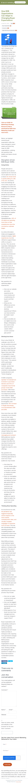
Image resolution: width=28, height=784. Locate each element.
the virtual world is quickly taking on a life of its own (8, 178)
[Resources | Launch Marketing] (7, 2)
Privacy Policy (18, 781)
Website (3, 714)
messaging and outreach (8, 435)
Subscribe (7, 764)
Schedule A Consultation (20, 2)
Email (11, 709)
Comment (4, 690)
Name (3, 709)
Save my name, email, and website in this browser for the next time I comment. (7, 725)
